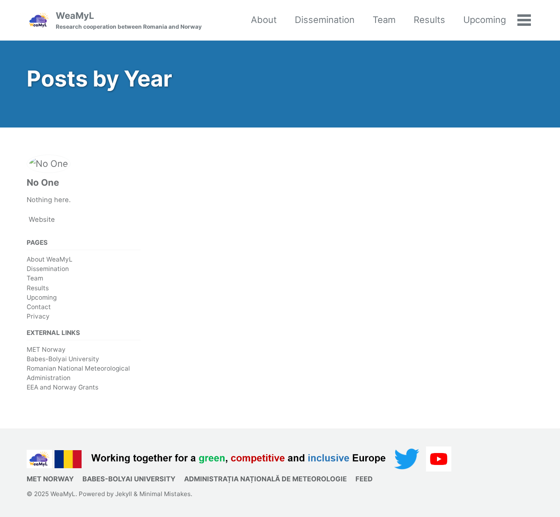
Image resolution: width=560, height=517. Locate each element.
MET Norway (46, 349)
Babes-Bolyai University (63, 359)
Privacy (38, 316)
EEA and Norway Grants (62, 387)
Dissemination (325, 19)
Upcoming (484, 19)
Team (384, 19)
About (264, 19)
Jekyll (123, 494)
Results (429, 19)
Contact (39, 307)
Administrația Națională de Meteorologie (265, 479)
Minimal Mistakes (165, 494)
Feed (364, 479)
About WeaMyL (50, 259)
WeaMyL (129, 20)
